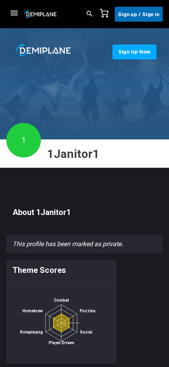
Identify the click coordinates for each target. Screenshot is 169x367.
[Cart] (106, 14)
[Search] (92, 14)
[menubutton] (14, 14)
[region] (84, 313)
